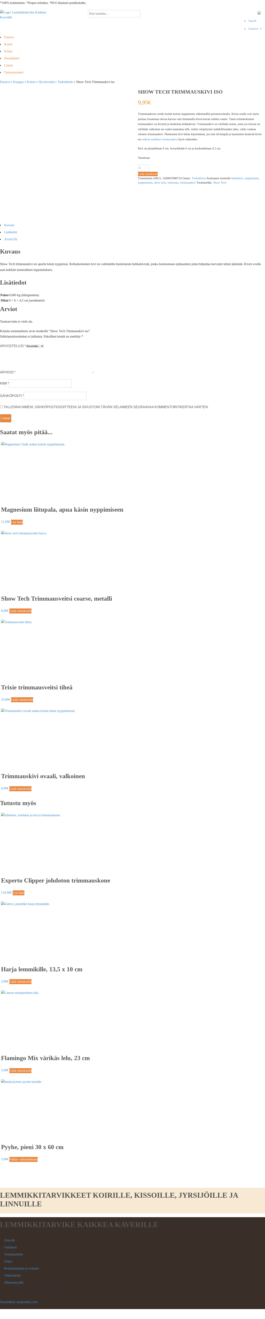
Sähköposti (12, 396)
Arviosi (8, 372)
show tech (160, 182)
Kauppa (18, 82)
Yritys (8, 1261)
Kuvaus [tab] (9, 225)
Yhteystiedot (12, 1275)
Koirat (8, 44)
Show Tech (219, 182)
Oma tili (252, 20)
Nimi (4, 383)
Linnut (8, 65)
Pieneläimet (11, 58)
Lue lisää (17, 522)
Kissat (8, 51)
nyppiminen (252, 178)
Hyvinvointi (46, 82)
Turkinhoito (65, 82)
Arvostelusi (13, 346)
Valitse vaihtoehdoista (23, 1159)
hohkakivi (237, 178)
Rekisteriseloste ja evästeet (21, 1268)
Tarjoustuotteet (13, 72)
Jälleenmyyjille (14, 1282)
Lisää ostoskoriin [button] (20, 611)
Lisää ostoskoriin (148, 174)
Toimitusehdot (13, 1254)
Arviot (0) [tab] (10, 239)
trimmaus (172, 182)
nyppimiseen (145, 182)
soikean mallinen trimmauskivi (160, 139)
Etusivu (9, 37)
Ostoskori (254, 28)
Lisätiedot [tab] (10, 232)
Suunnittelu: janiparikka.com (18, 1302)
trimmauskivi (188, 182)
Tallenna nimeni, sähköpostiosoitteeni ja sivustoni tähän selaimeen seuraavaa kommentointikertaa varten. (106, 407)
